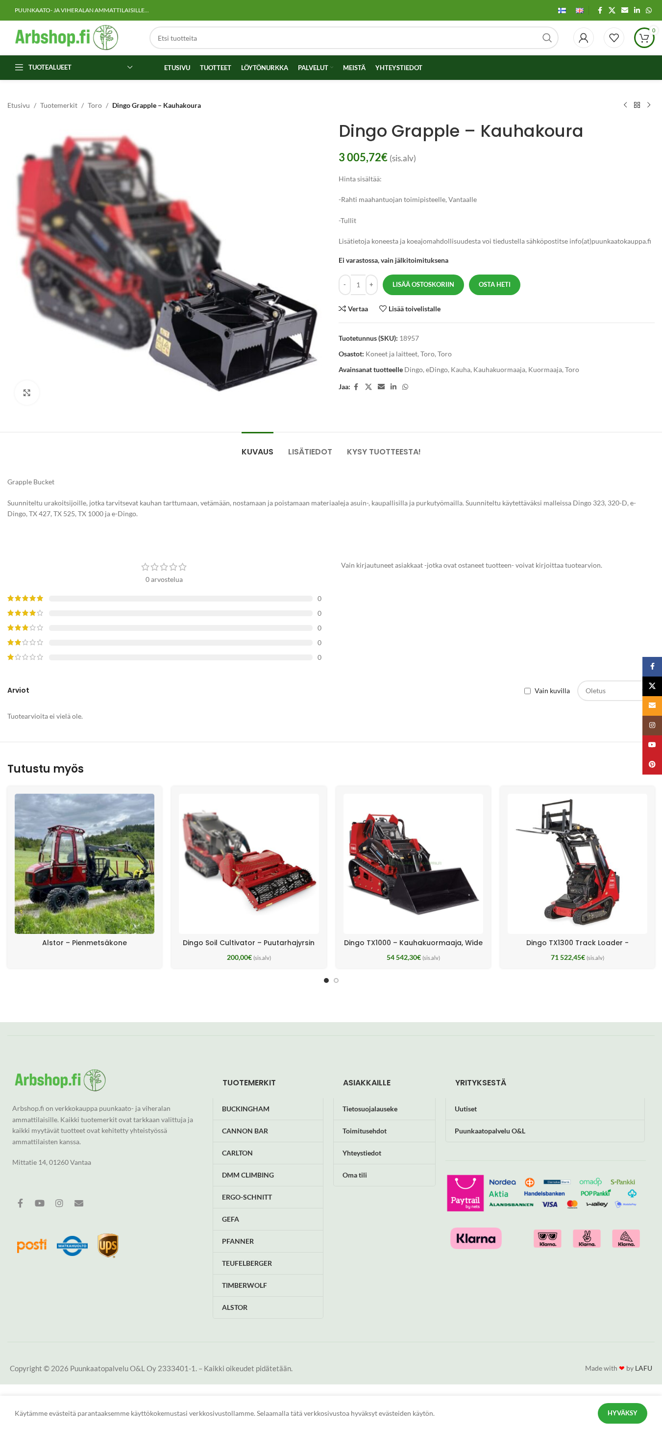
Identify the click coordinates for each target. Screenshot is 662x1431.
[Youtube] (39, 1203)
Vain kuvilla (552, 691)
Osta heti (495, 284)
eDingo (437, 369)
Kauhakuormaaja (499, 369)
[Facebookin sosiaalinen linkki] (600, 10)
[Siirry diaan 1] (326, 980)
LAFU (643, 1368)
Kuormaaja (545, 369)
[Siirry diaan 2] (336, 980)
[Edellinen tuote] (625, 105)
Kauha (460, 369)
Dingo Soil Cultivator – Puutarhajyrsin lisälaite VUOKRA (249, 947)
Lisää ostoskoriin (423, 284)
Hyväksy (622, 1413)
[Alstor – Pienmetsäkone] (84, 863)
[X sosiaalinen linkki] (612, 10)
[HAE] (547, 37)
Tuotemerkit (58, 105)
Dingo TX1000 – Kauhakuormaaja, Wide (413, 943)
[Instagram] (59, 1203)
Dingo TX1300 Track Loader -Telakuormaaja (577, 947)
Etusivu (18, 105)
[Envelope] (78, 1203)
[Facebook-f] (20, 1203)
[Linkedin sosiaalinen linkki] (637, 10)
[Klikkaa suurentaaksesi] (27, 392)
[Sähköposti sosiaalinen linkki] (624, 10)
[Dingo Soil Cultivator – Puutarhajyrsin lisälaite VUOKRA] (249, 863)
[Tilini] (583, 38)
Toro (95, 105)
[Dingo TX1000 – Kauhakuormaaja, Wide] (413, 863)
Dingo (413, 369)
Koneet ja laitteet (391, 354)
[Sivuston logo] (66, 37)
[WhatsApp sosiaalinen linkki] (649, 10)
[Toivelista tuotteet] (614, 38)
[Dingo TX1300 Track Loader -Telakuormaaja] (577, 863)
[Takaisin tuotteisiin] (637, 105)
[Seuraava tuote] (649, 105)
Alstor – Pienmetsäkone (84, 943)
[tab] (257, 447)
